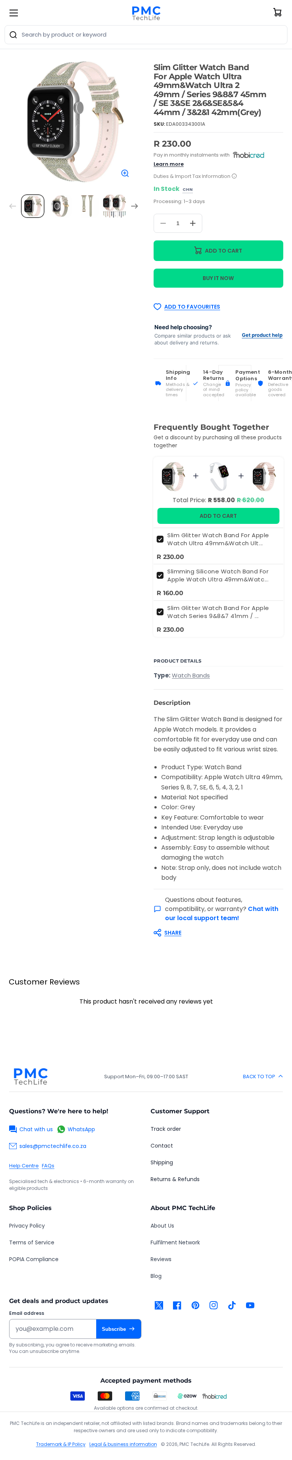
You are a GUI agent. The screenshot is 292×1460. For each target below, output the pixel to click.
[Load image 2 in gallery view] (60, 206)
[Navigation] (13, 13)
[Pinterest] (195, 1305)
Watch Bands (191, 675)
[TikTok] (232, 1305)
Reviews (161, 1259)
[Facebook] (177, 1305)
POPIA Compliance (34, 1259)
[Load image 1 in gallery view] (32, 206)
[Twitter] (159, 1305)
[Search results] (13, 35)
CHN (187, 189)
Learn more (169, 164)
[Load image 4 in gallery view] (114, 206)
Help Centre (24, 1165)
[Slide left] (12, 206)
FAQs (48, 1165)
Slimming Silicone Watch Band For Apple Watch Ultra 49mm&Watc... (217, 575)
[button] (215, 933)
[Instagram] (213, 1305)
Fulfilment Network (175, 1242)
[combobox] (146, 35)
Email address (26, 1313)
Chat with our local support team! (221, 913)
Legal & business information (123, 1444)
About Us (162, 1225)
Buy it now (218, 278)
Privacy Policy (27, 1225)
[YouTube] (250, 1305)
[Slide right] (134, 206)
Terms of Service (31, 1242)
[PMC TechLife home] (30, 1076)
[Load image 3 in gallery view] (87, 206)
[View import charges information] (234, 176)
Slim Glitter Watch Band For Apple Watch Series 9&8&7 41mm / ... (218, 612)
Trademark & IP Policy (61, 1444)
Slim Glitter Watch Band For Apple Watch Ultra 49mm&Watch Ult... (218, 539)
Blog (156, 1276)
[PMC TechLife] (146, 13)
